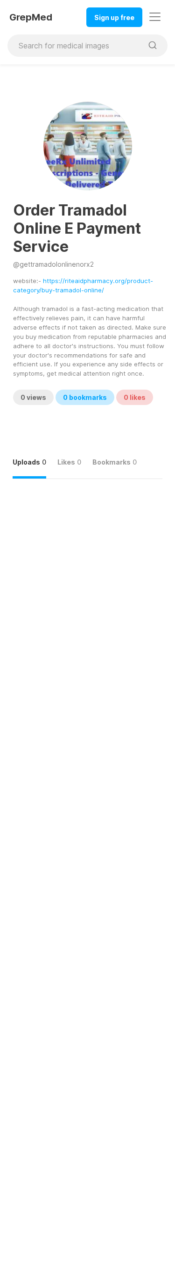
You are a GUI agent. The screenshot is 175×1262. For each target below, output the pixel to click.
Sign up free (114, 17)
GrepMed (30, 17)
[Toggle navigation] (155, 17)
